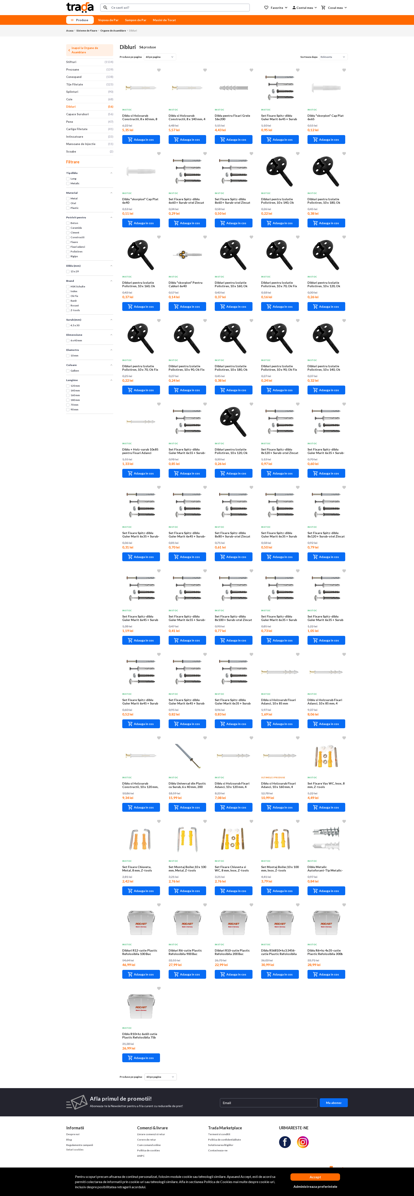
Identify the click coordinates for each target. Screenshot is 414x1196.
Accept (315, 1177)
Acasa (69, 30)
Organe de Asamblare (113, 30)
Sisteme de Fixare (86, 30)
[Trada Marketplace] (80, 7)
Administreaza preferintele (315, 1186)
